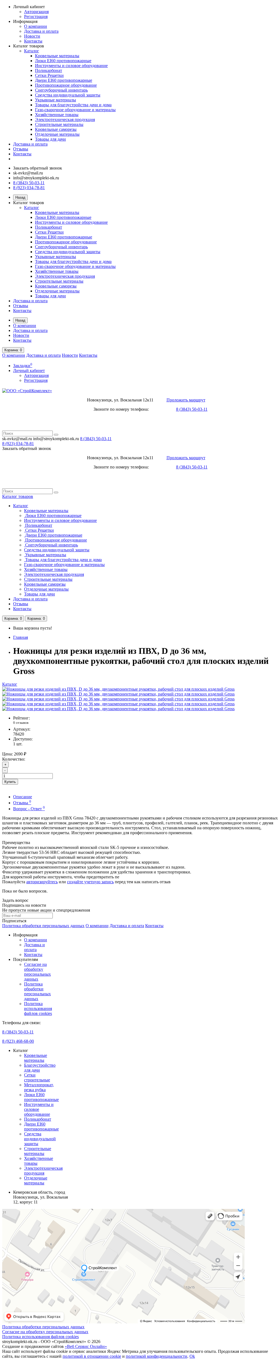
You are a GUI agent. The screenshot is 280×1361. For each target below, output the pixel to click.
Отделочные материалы (57, 134)
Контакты (33, 41)
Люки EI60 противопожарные (63, 60)
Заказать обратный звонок (37, 168)
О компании (35, 26)
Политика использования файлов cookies (38, 1008)
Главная (20, 637)
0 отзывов (20, 723)
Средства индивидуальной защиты (67, 95)
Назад (20, 197)
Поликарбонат (48, 70)
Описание (22, 796)
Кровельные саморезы (56, 129)
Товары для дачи (50, 139)
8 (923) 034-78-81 (29, 187)
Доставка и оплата (41, 31)
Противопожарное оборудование (66, 85)
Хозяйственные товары (56, 114)
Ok (192, 1356)
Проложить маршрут (186, 400)
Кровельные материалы (57, 55)
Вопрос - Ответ (29, 808)
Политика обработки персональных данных (43, 925)
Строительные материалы (59, 124)
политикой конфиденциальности (156, 1356)
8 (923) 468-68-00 (18, 1041)
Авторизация (36, 11)
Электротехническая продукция (65, 119)
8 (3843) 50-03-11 (29, 182)
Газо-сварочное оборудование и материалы (75, 109)
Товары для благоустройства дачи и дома (73, 104)
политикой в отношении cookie (92, 1356)
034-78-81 (18, 443)
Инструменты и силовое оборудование (71, 65)
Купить (10, 782)
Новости (32, 36)
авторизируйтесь (42, 881)
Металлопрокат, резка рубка (39, 1087)
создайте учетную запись (90, 881)
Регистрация (36, 16)
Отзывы (20, 149)
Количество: (13, 759)
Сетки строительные (37, 1077)
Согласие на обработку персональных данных (37, 971)
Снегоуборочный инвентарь (61, 90)
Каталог (31, 51)
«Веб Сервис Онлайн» (86, 1346)
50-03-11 (96, 438)
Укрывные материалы (55, 100)
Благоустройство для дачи (40, 1067)
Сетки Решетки (49, 75)
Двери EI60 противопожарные (63, 80)
